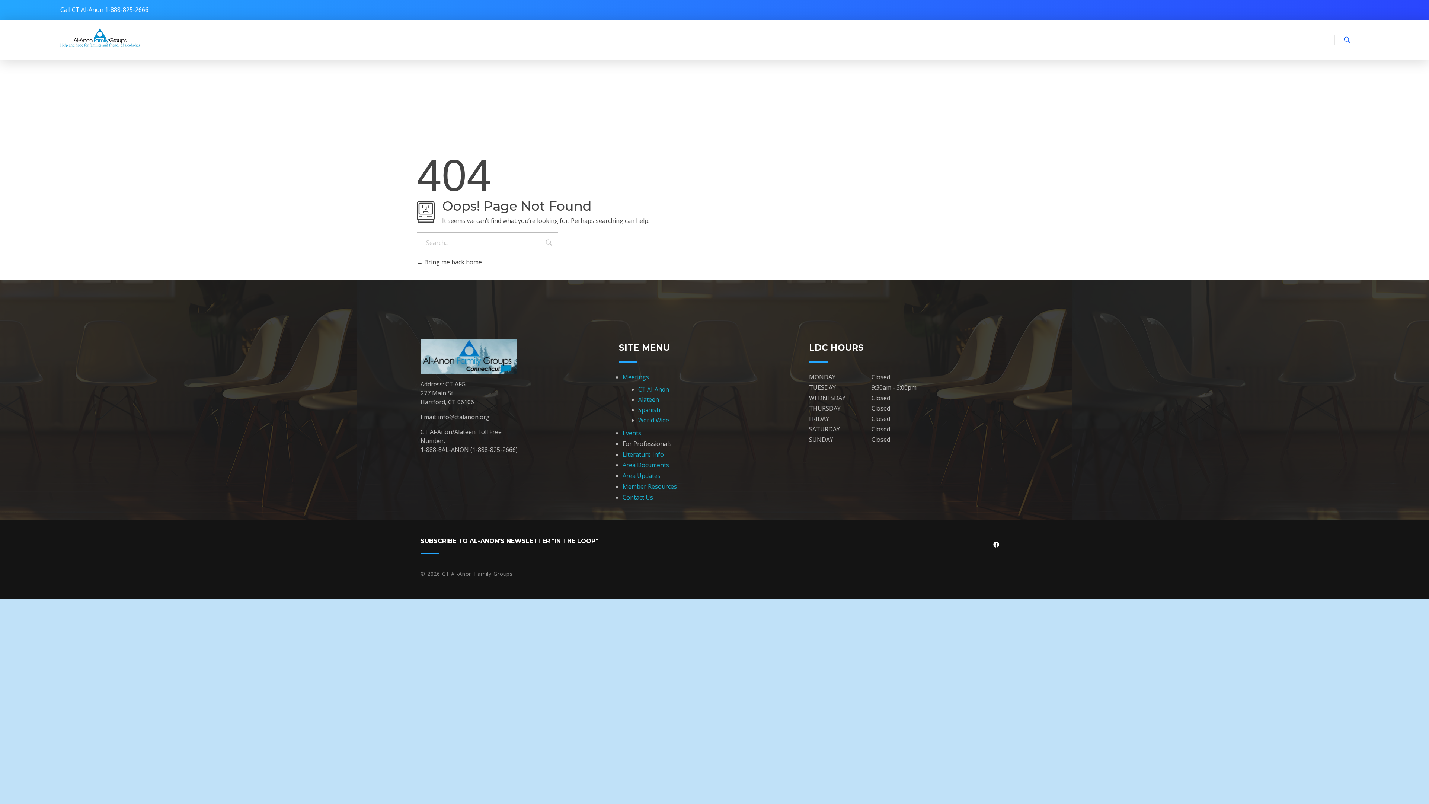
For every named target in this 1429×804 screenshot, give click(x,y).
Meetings (636, 377)
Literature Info (643, 454)
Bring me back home (452, 262)
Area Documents (646, 465)
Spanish (649, 410)
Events (632, 433)
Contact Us (638, 497)
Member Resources (650, 486)
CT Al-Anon (653, 389)
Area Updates (642, 476)
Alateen (648, 399)
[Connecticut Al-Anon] (100, 37)
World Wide (653, 420)
